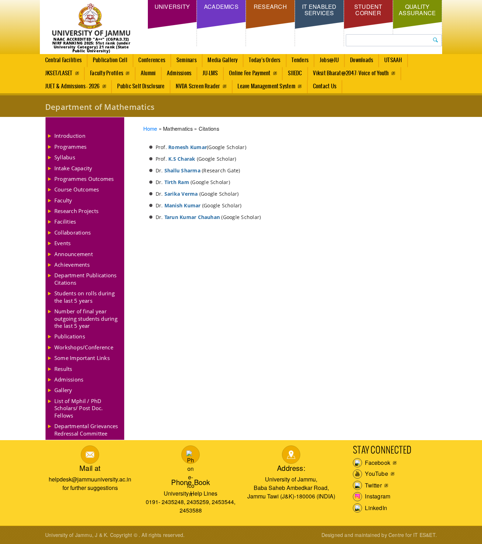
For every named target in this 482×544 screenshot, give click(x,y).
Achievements (72, 264)
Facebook (376, 463)
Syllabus (64, 157)
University (172, 6)
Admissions (179, 73)
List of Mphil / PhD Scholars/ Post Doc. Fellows (78, 408)
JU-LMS (210, 73)
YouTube (375, 473)
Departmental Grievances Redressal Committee (86, 429)
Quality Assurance (417, 9)
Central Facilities (63, 60)
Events (62, 243)
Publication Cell (110, 60)
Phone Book (190, 482)
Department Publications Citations (85, 279)
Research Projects (76, 210)
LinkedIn (375, 508)
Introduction (69, 135)
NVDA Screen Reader (198, 86)
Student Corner (368, 9)
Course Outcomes (76, 189)
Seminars (186, 60)
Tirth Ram (176, 182)
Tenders (299, 60)
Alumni (148, 73)
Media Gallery (222, 60)
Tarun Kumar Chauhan (192, 217)
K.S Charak (182, 158)
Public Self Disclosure (140, 86)
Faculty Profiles (106, 73)
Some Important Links (82, 357)
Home (150, 128)
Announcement (73, 254)
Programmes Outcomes (84, 178)
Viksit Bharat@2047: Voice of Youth (350, 73)
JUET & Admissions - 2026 (72, 86)
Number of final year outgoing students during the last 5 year (86, 318)
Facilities (65, 221)
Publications (69, 336)
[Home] (91, 20)
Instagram (376, 496)
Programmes (70, 146)
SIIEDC (295, 73)
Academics (221, 6)
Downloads (361, 60)
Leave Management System (266, 86)
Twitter (372, 485)
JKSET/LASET (59, 73)
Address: (291, 468)
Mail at (90, 468)
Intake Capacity (73, 168)
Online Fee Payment (249, 73)
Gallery (63, 390)
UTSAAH (393, 60)
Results (63, 368)
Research (270, 6)
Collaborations (72, 232)
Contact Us (324, 86)
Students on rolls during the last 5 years (84, 297)
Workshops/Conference (83, 347)
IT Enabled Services (319, 9)
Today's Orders (264, 60)
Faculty (63, 200)
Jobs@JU (329, 60)
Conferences (151, 60)
